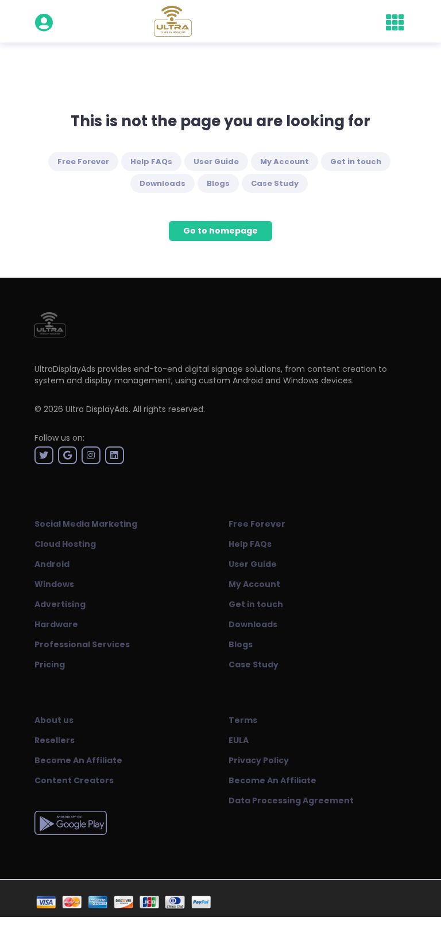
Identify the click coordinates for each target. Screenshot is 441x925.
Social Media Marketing (85, 524)
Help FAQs (151, 161)
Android (51, 564)
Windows (54, 584)
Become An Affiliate (78, 760)
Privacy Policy (259, 760)
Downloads (162, 183)
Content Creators (74, 780)
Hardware (56, 624)
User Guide (216, 161)
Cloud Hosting (65, 544)
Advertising (60, 604)
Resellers (54, 740)
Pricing (49, 664)
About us (54, 720)
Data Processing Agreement (291, 800)
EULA (239, 740)
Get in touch (355, 161)
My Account (284, 161)
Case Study (275, 183)
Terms (243, 720)
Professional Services (82, 644)
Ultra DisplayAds (97, 409)
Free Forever (83, 161)
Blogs (218, 183)
